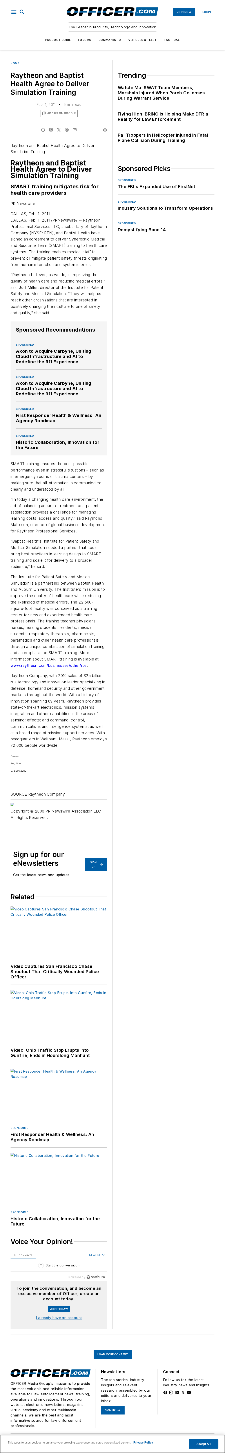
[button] (14, 12)
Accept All (203, 1444)
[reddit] (67, 130)
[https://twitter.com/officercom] (183, 1392)
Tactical (172, 40)
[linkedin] (51, 130)
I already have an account (59, 1317)
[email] (75, 130)
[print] (105, 130)
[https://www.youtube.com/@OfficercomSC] (189, 1392)
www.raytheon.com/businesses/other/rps (49, 665)
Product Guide (58, 40)
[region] (59, 1266)
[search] (22, 12)
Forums (84, 40)
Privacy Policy (143, 1442)
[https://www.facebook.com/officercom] (165, 1392)
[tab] (23, 1255)
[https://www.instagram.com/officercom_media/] (171, 1392)
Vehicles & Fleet (142, 40)
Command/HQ (109, 40)
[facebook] (43, 130)
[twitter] (59, 130)
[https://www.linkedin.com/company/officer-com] (177, 1392)
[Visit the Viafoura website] (95, 1277)
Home (15, 63)
